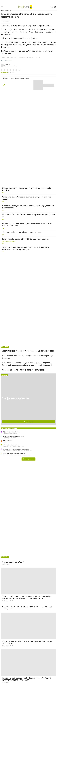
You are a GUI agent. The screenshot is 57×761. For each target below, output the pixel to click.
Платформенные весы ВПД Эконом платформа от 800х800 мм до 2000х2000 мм (27, 642)
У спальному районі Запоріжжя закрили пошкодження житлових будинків (26, 198)
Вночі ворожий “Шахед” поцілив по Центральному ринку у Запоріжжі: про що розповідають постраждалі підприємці (27, 364)
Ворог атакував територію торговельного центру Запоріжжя (28, 351)
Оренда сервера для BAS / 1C (13, 562)
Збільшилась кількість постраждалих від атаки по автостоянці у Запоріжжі (26, 189)
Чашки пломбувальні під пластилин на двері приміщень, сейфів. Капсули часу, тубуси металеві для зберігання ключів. (27, 597)
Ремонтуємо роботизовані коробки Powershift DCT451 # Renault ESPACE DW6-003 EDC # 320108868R (26, 679)
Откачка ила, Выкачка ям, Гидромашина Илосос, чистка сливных (27, 607)
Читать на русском (5, 21)
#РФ (2, 61)
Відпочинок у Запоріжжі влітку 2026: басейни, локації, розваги (25, 239)
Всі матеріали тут (28, 422)
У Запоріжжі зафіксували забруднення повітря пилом (22, 232)
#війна (5, 61)
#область (10, 61)
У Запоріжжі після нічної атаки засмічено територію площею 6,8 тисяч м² (28, 216)
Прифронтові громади (15, 398)
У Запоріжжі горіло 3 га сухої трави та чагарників (23, 370)
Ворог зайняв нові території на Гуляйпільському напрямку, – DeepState (28, 356)
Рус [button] (52, 7)
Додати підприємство (28, 459)
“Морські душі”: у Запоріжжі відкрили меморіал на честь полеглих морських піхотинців (27, 224)
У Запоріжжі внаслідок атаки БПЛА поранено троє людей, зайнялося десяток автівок (28, 207)
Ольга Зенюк (7, 64)
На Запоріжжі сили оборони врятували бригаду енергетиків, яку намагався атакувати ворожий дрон (26, 248)
